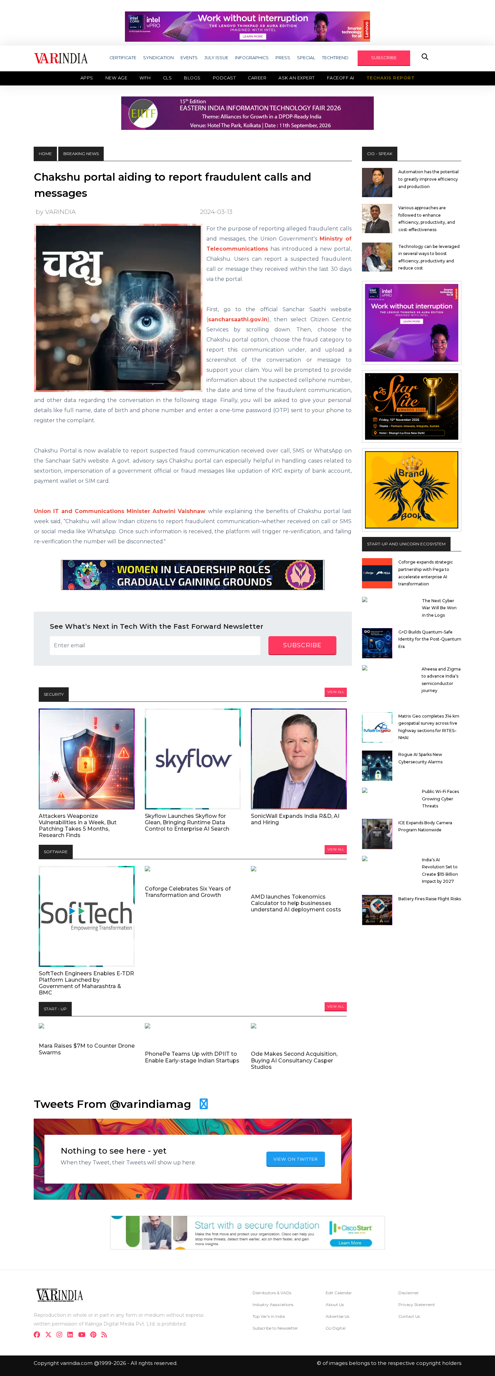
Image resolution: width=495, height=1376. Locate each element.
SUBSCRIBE (384, 57)
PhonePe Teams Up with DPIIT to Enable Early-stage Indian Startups (192, 1057)
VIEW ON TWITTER (295, 1159)
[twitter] (50, 1335)
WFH (145, 77)
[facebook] (39, 1335)
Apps (86, 77)
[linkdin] (72, 1335)
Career (257, 77)
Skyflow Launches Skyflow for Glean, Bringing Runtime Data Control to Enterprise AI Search (187, 822)
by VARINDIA (56, 212)
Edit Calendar (339, 1292)
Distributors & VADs (272, 1292)
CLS (167, 77)
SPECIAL (306, 57)
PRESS (282, 57)
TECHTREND (335, 57)
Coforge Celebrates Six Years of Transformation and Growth (188, 891)
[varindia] (106, 1335)
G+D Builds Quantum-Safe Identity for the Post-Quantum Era (429, 639)
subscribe (302, 645)
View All (335, 692)
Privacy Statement (416, 1304)
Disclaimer (408, 1292)
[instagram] (61, 1335)
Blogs (192, 77)
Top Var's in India (269, 1316)
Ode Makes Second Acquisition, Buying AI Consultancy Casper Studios (294, 1060)
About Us (335, 1304)
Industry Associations (273, 1304)
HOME (45, 153)
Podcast (224, 77)
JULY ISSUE (216, 57)
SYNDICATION (158, 57)
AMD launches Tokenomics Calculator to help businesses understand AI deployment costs (296, 903)
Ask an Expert (296, 77)
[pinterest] (95, 1335)
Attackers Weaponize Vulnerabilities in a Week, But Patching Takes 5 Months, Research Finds (78, 826)
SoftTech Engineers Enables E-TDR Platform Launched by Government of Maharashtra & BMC (86, 983)
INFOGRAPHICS (252, 57)
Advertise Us (337, 1316)
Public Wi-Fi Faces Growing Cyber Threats (440, 798)
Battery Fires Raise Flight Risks (429, 898)
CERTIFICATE (122, 57)
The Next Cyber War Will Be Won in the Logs (439, 608)
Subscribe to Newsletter (275, 1328)
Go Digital (335, 1328)
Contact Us (409, 1316)
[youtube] (83, 1335)
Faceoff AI (340, 77)
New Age (116, 77)
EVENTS (189, 57)
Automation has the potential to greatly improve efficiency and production (428, 179)
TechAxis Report (390, 77)
